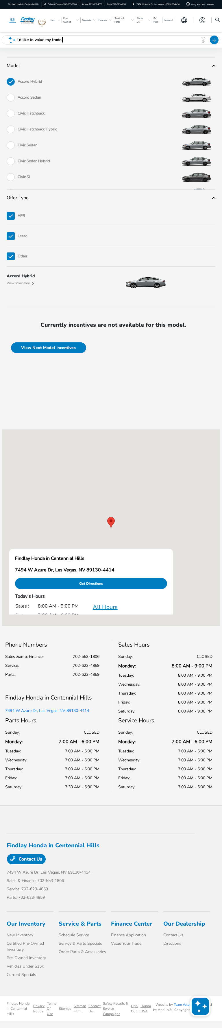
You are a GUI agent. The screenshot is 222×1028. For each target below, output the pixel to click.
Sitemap (65, 1008)
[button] (111, 522)
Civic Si (24, 177)
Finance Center (131, 924)
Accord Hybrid (30, 81)
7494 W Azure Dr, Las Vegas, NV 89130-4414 (47, 710)
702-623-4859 (86, 665)
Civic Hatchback (31, 113)
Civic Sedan (27, 145)
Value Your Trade (126, 943)
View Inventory (18, 283)
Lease (22, 236)
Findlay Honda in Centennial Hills (18, 1008)
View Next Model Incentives (48, 347)
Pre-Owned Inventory (26, 958)
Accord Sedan (29, 97)
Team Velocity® (186, 1004)
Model (13, 65)
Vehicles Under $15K (25, 966)
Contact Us (29, 859)
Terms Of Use (51, 1008)
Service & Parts (80, 924)
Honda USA (145, 1009)
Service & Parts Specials (80, 943)
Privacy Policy (39, 1009)
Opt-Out (134, 1009)
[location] (133, 4)
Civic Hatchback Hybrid (38, 129)
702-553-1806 (86, 656)
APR (21, 215)
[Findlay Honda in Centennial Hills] (22, 20)
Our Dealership (184, 924)
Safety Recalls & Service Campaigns (115, 1008)
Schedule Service (74, 935)
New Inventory (20, 935)
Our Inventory (26, 924)
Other (22, 256)
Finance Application (128, 935)
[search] (217, 20)
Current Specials (21, 974)
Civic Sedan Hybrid (34, 161)
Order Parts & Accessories (82, 952)
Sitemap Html (80, 1009)
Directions (172, 943)
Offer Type (18, 198)
